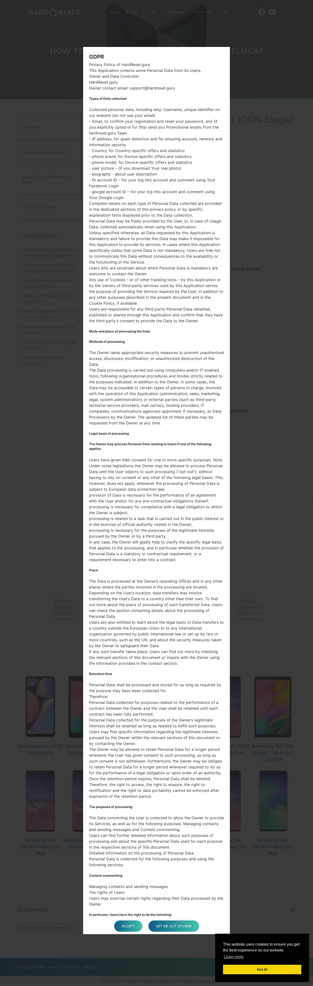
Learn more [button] (234, 957)
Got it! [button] (262, 969)
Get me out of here (174, 926)
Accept (128, 926)
